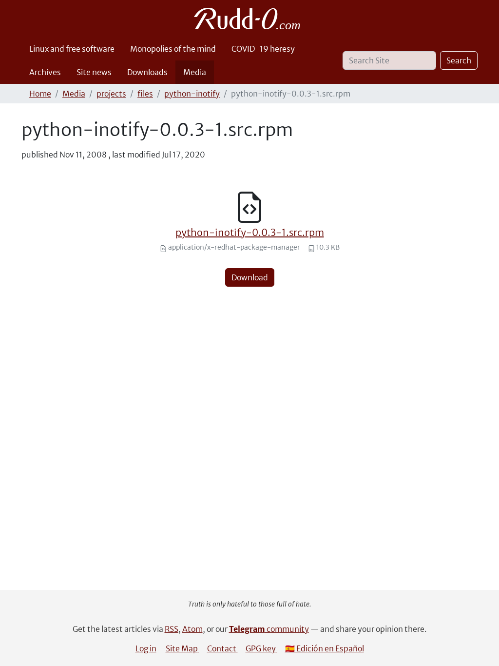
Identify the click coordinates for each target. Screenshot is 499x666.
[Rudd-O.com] (250, 18)
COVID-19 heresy (263, 49)
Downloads (147, 72)
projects (111, 93)
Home (40, 93)
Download (249, 277)
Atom (192, 629)
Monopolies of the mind (173, 49)
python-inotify (192, 93)
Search (458, 60)
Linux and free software (72, 49)
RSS (171, 629)
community (269, 629)
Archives (45, 72)
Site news (94, 72)
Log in (145, 648)
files (145, 93)
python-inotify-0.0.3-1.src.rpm (249, 232)
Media (194, 72)
